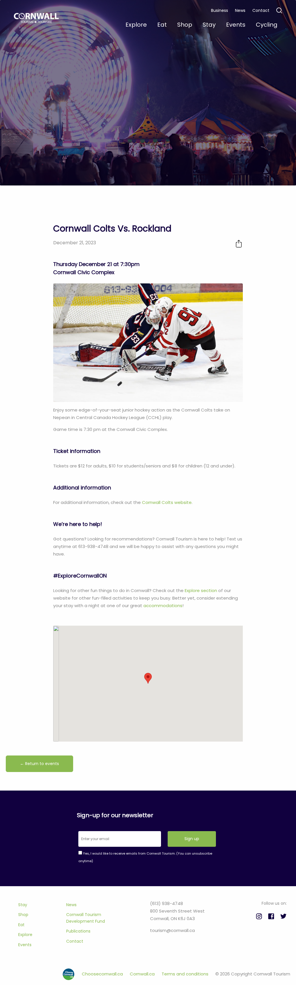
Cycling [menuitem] (267, 25)
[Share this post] (239, 243)
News (240, 10)
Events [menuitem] (235, 25)
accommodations (162, 605)
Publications (78, 931)
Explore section (201, 590)
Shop (23, 914)
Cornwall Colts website (167, 502)
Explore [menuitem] (136, 25)
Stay (22, 905)
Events (25, 945)
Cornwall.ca (143, 974)
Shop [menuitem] (184, 25)
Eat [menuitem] (162, 25)
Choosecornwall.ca (103, 974)
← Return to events (39, 763)
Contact (260, 10)
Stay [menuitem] (209, 25)
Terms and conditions (186, 974)
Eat (21, 925)
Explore (25, 934)
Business (219, 10)
